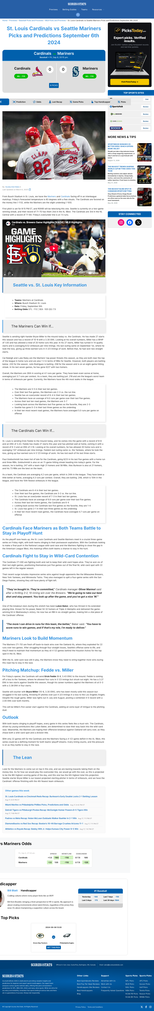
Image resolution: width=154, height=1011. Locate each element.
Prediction (21, 102)
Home (4, 20)
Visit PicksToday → (129, 82)
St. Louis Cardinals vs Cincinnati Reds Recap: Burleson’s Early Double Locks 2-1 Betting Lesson (51, 796)
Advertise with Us (108, 981)
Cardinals (65, 196)
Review (145, 107)
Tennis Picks (144, 990)
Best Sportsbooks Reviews (88, 981)
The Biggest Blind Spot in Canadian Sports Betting (120, 190)
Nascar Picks (144, 994)
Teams (84, 9)
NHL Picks (129, 987)
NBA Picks (129, 990)
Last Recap (57, 102)
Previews (53, 9)
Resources (97, 9)
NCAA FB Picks (131, 994)
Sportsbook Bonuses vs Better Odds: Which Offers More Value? (120, 146)
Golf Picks (143, 987)
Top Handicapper (102, 102)
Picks (123, 102)
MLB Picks (129, 984)
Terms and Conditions (95, 1007)
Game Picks (78, 102)
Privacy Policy (81, 1007)
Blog (79, 994)
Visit (146, 99)
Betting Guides (69, 9)
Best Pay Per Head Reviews (88, 984)
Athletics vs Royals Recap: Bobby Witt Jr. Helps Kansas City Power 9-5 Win (41, 829)
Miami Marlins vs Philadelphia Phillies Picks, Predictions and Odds (37, 805)
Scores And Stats (12, 187)
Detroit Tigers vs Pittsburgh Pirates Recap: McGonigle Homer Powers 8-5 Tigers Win (46, 810)
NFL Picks (129, 981)
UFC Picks (143, 981)
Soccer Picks (144, 984)
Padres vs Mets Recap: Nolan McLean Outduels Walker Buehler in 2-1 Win (41, 818)
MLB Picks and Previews (55, 20)
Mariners (52, 196)
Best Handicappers (85, 990)
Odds (38, 102)
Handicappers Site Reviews (88, 987)
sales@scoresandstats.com (113, 965)
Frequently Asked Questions (112, 990)
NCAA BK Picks (131, 997)
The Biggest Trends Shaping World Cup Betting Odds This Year (121, 169)
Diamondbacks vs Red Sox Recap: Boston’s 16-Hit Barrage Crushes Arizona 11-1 (44, 823)
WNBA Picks (144, 997)
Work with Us (106, 984)
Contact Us (105, 987)
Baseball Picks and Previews (31, 20)
